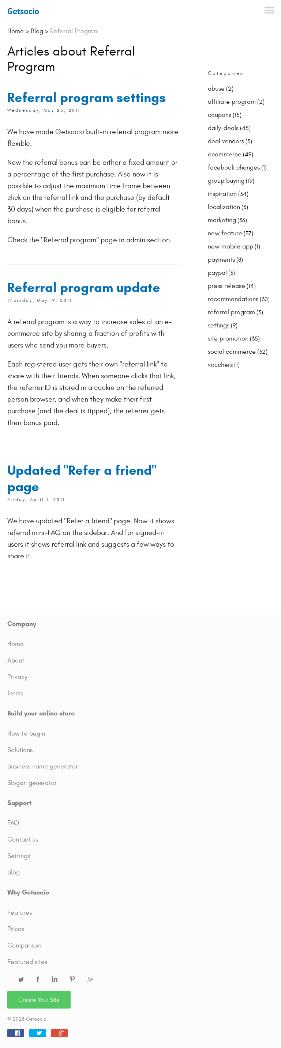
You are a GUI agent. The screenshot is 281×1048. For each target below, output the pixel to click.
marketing (222, 220)
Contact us (22, 839)
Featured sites (27, 962)
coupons (219, 115)
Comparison (24, 945)
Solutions (20, 750)
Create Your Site (39, 999)
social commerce (232, 352)
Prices (15, 929)
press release (226, 286)
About (15, 660)
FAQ (13, 823)
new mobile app (230, 246)
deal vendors (226, 141)
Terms (15, 693)
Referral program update (83, 287)
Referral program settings (86, 97)
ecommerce (224, 154)
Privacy (17, 677)
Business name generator (42, 766)
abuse (216, 88)
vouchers (220, 365)
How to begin (26, 733)
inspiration (222, 194)
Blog (13, 872)
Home (15, 644)
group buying (226, 181)
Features (19, 912)
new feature (225, 233)
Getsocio (23, 11)
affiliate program (232, 102)
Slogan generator (32, 783)
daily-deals (223, 128)
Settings (18, 856)
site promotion (228, 338)
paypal (217, 273)
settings (218, 325)
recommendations (233, 299)
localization (224, 207)
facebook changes (234, 167)
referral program (231, 312)
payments (221, 259)
